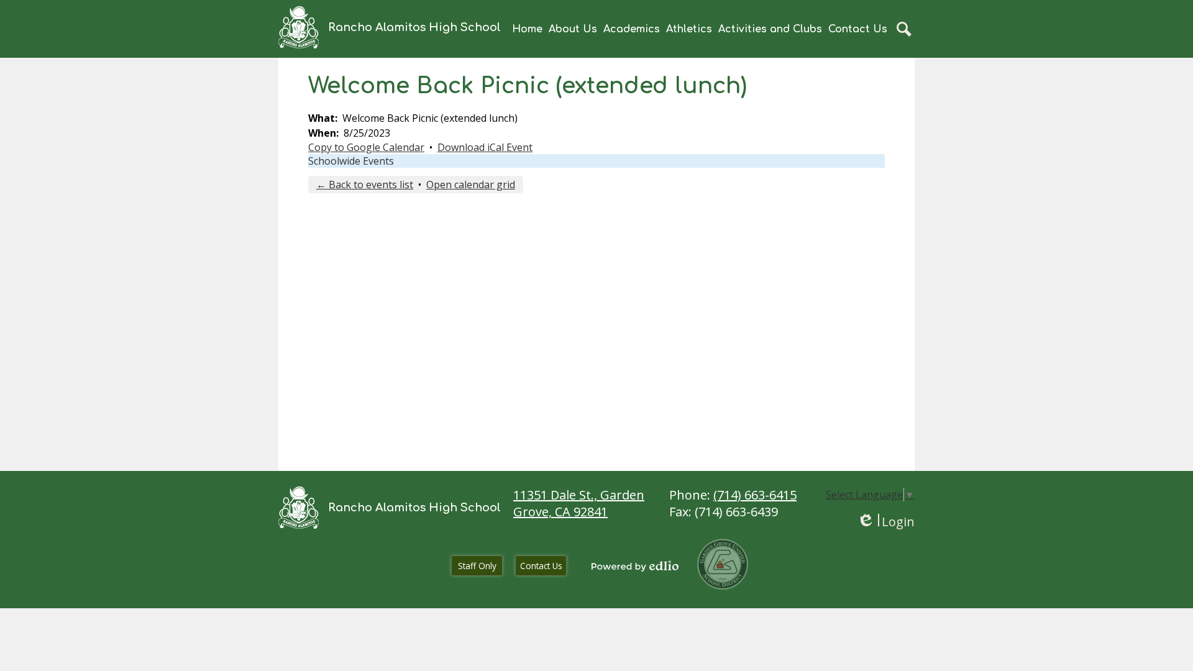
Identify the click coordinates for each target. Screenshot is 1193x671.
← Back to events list (364, 184)
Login (886, 521)
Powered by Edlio (635, 566)
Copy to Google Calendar (366, 147)
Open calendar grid (470, 184)
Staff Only (477, 566)
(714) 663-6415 (755, 494)
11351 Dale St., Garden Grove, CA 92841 (578, 503)
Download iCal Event (485, 147)
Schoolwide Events (351, 161)
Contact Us (541, 566)
